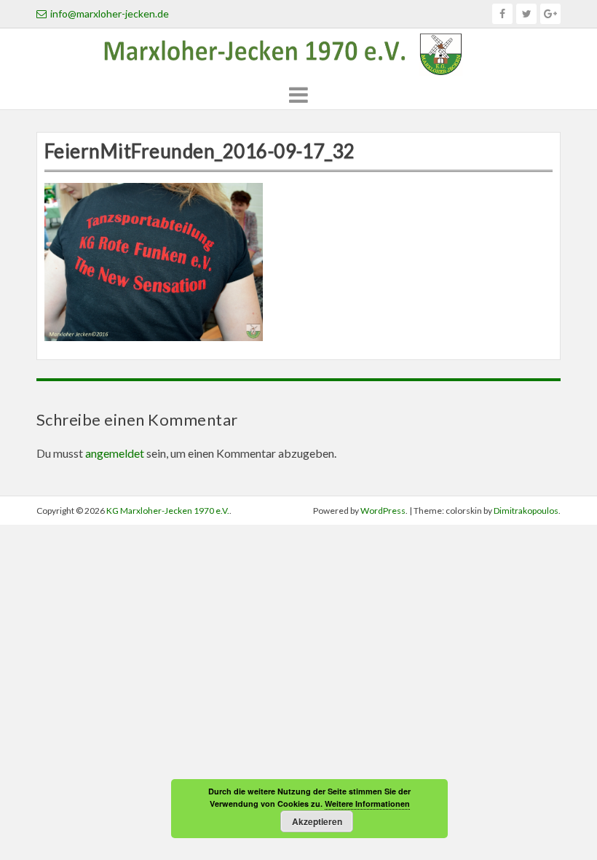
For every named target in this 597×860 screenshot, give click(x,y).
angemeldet (114, 453)
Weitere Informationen (367, 803)
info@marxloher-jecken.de (109, 13)
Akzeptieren (317, 821)
